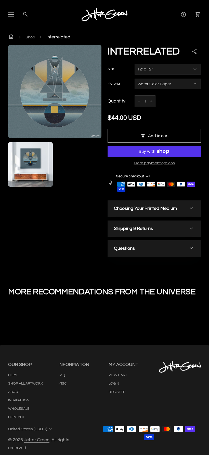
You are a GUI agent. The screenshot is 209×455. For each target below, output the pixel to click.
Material (114, 83)
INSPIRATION (18, 400)
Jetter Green (36, 439)
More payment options (154, 163)
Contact (16, 417)
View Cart (118, 375)
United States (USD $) (30, 429)
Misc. (63, 383)
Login (114, 383)
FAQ (61, 375)
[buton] (30, 429)
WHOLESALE (19, 408)
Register (117, 392)
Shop (30, 37)
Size (111, 69)
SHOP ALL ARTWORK (25, 383)
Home (13, 375)
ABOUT (14, 392)
